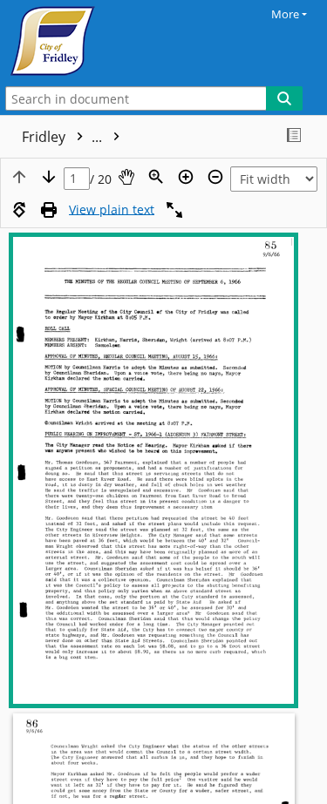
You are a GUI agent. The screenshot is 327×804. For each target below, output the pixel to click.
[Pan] (126, 177)
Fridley (64, 136)
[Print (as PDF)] (49, 210)
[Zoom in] (186, 177)
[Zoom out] (215, 177)
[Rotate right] (19, 210)
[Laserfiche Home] (74, 41)
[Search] (284, 98)
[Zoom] (156, 177)
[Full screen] (174, 210)
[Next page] (49, 177)
